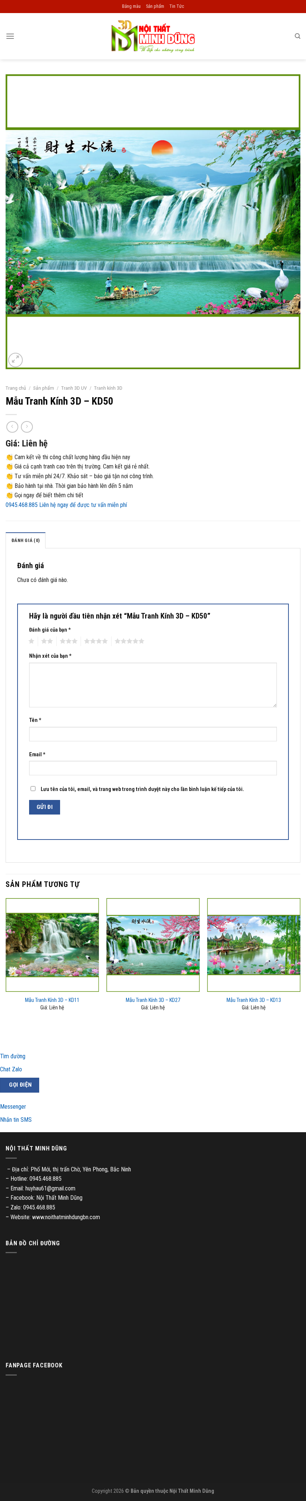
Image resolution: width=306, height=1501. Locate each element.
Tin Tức (176, 6)
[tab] (26, 540)
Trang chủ (16, 388)
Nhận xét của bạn (50, 656)
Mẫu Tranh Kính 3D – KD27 (153, 1000)
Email (37, 754)
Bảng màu (131, 6)
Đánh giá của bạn (50, 630)
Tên (35, 720)
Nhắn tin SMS (16, 1119)
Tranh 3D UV (74, 388)
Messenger (13, 1106)
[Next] (300, 961)
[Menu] (10, 36)
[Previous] (6, 961)
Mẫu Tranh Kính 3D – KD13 (254, 1000)
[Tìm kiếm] (297, 36)
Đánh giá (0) (26, 540)
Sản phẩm (155, 6)
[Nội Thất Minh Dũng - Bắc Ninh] (153, 36)
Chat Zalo (11, 1069)
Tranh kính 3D (108, 388)
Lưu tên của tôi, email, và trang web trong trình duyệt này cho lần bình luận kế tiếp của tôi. (142, 789)
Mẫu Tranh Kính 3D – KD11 (52, 1000)
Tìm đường (12, 1056)
